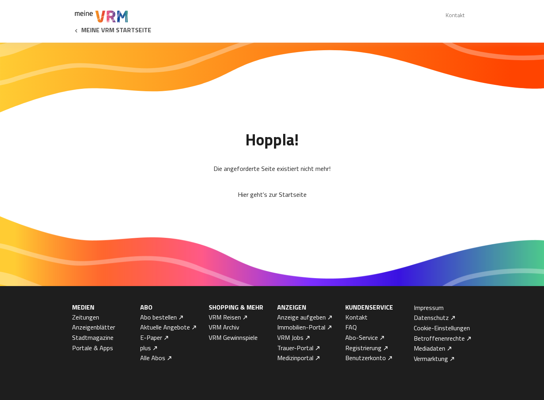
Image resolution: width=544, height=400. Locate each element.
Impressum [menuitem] (429, 307)
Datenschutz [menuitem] (431, 317)
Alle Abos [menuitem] (152, 358)
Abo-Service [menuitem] (361, 337)
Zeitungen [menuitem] (85, 317)
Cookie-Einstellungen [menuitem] (442, 328)
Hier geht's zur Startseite (272, 194)
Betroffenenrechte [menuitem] (439, 338)
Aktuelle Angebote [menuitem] (165, 327)
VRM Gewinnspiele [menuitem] (233, 337)
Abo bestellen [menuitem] (158, 317)
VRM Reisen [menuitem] (225, 317)
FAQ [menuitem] (351, 327)
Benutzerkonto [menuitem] (365, 358)
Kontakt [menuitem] (455, 15)
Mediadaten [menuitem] (429, 348)
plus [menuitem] (145, 348)
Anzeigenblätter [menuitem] (93, 327)
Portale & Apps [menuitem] (92, 348)
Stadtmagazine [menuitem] (92, 337)
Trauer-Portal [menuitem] (295, 348)
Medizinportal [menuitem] (295, 358)
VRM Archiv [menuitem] (224, 327)
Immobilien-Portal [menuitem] (301, 327)
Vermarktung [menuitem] (431, 358)
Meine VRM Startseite (116, 30)
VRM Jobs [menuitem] (290, 337)
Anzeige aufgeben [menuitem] (301, 317)
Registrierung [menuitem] (363, 348)
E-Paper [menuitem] (151, 337)
